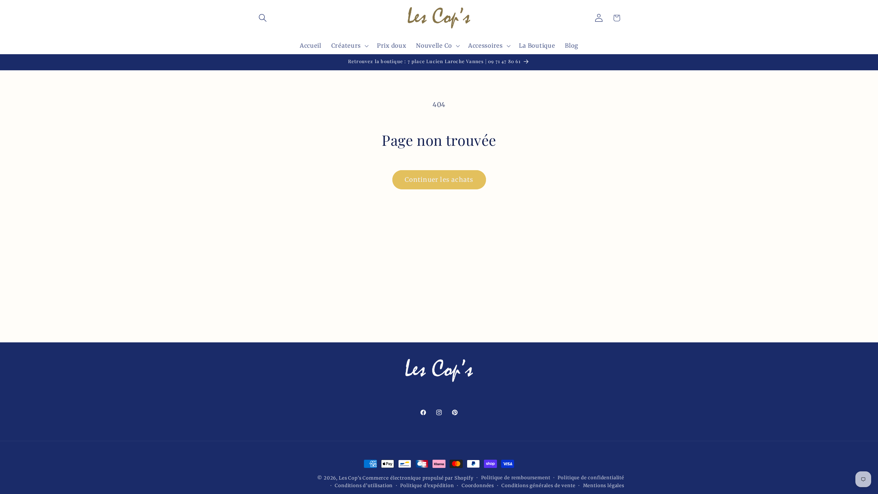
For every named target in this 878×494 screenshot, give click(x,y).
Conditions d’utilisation (364, 486)
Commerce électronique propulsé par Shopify (418, 478)
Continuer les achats (439, 180)
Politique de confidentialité (591, 478)
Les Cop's (351, 478)
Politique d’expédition (427, 486)
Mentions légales (603, 486)
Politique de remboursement (515, 478)
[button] (263, 18)
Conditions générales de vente (538, 486)
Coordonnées (478, 486)
